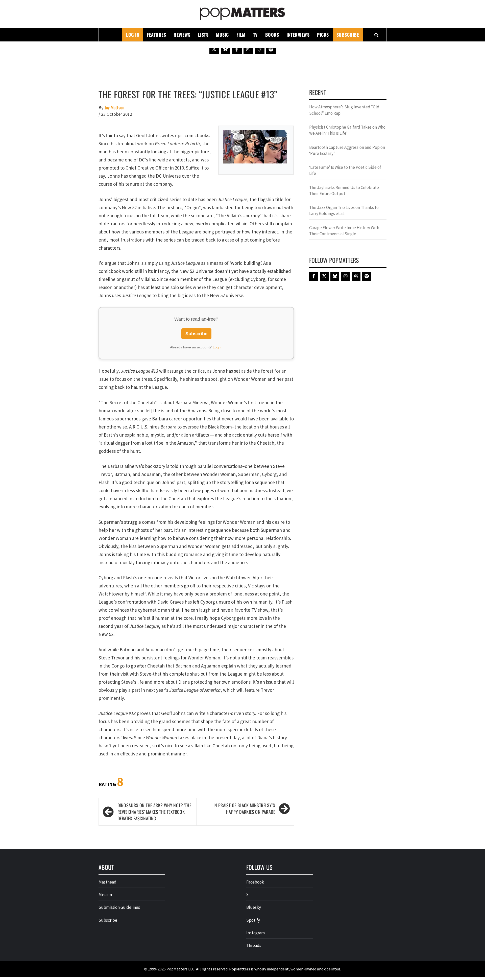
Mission (105, 894)
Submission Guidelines (119, 907)
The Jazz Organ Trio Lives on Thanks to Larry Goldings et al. (344, 210)
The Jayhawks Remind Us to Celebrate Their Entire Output (344, 190)
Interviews (297, 34)
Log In (132, 34)
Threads (253, 945)
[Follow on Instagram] (248, 49)
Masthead (107, 882)
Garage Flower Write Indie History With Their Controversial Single (344, 230)
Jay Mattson (114, 107)
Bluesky (253, 907)
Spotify (253, 920)
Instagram (255, 933)
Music (222, 34)
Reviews (182, 34)
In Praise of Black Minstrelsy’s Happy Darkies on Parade (244, 808)
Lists (203, 34)
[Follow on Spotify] (271, 49)
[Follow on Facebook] (237, 49)
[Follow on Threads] (259, 49)
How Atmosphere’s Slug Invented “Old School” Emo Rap (344, 110)
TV (255, 34)
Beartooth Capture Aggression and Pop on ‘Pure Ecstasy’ (347, 150)
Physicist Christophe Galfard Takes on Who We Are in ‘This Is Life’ (347, 130)
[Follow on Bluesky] (225, 49)
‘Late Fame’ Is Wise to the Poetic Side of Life (345, 170)
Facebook (255, 882)
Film (241, 34)
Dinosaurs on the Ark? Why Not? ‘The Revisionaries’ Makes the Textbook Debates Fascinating (154, 811)
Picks (323, 34)
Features (156, 34)
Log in (218, 347)
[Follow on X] (214, 49)
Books (272, 34)
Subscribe (347, 34)
